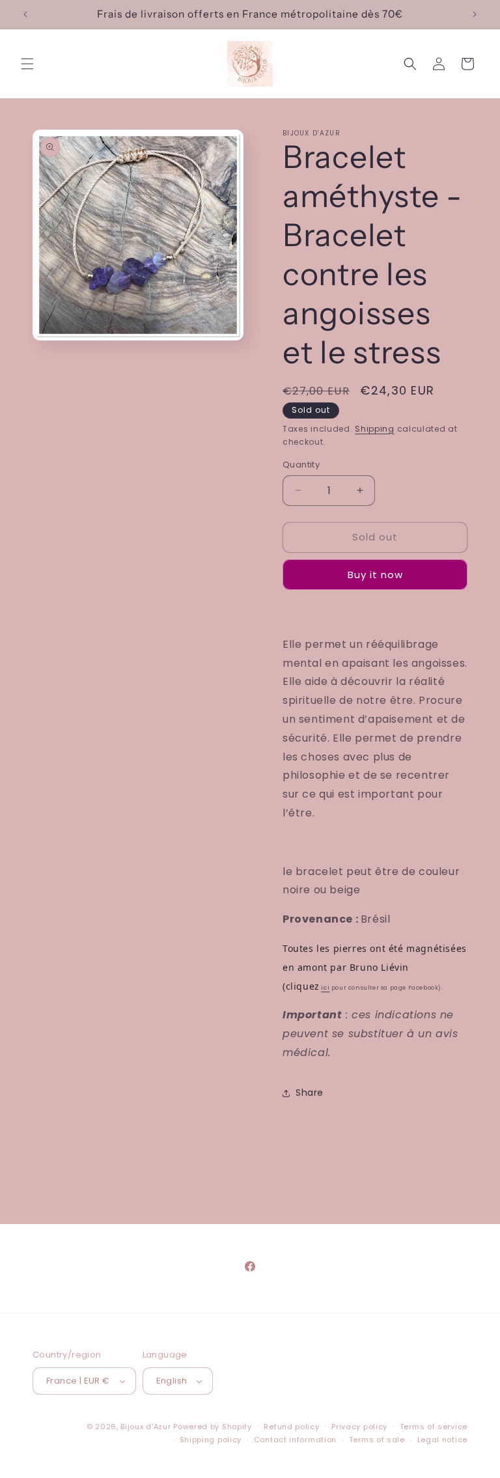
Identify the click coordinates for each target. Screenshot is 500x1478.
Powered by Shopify (212, 1426)
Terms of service (433, 1426)
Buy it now (375, 574)
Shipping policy (211, 1439)
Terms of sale (377, 1439)
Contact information (295, 1439)
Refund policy (291, 1426)
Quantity (301, 464)
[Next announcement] (474, 14)
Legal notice (442, 1439)
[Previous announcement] (25, 14)
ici (325, 988)
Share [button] (310, 1092)
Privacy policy (359, 1426)
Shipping (375, 428)
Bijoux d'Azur (145, 1426)
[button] (27, 63)
